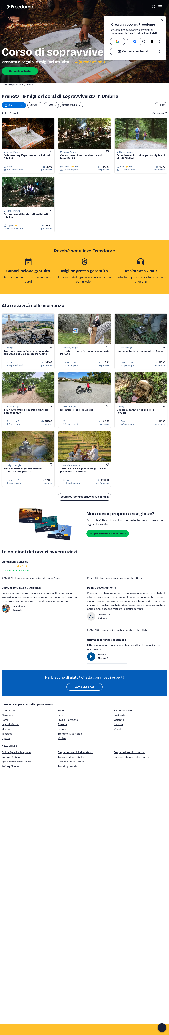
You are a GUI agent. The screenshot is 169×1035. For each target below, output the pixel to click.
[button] (162, 1027)
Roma (5, 720)
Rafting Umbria (11, 757)
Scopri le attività (20, 71)
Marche (118, 724)
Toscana (7, 733)
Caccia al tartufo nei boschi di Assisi (140, 351)
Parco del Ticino (123, 710)
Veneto (118, 729)
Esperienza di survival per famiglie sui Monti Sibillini (141, 157)
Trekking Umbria (67, 766)
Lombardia (8, 710)
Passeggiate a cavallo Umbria (132, 757)
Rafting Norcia (10, 766)
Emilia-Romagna (68, 720)
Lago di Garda (10, 724)
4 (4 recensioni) (89, 62)
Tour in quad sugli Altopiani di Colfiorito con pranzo (23, 470)
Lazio (61, 715)
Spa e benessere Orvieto (16, 761)
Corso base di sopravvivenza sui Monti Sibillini (81, 157)
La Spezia (119, 715)
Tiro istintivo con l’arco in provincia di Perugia (84, 352)
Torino (61, 710)
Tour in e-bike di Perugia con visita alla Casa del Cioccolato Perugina (26, 352)
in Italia (62, 729)
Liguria (6, 738)
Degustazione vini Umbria (129, 752)
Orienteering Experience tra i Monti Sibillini (27, 157)
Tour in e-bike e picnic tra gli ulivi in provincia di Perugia (83, 470)
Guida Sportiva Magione (16, 752)
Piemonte (7, 715)
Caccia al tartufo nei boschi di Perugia (136, 411)
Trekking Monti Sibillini (71, 757)
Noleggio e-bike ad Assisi (76, 409)
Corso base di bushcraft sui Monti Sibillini (26, 215)
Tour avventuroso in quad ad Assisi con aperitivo (26, 411)
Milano (6, 729)
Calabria (119, 720)
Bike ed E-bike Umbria (71, 761)
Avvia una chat (84, 687)
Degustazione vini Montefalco (75, 752)
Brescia (62, 724)
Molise (62, 738)
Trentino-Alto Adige (70, 733)
